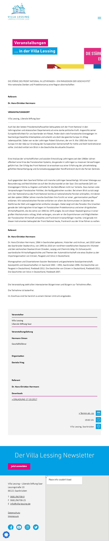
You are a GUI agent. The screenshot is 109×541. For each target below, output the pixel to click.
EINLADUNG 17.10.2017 (25, 399)
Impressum (13, 516)
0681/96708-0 (17, 496)
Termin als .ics (87, 413)
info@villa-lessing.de (20, 503)
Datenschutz (14, 512)
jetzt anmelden (19, 466)
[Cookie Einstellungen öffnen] (6, 534)
